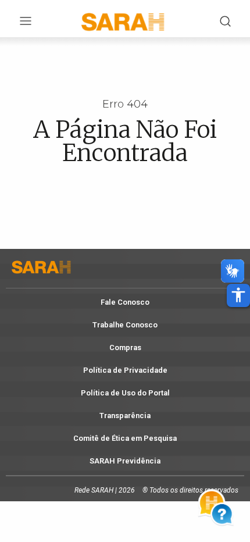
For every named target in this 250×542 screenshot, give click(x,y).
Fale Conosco (125, 302)
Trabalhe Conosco (125, 324)
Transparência (125, 415)
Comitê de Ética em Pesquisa (125, 438)
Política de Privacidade (125, 370)
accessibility (238, 295)
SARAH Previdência (125, 461)
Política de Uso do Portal (125, 392)
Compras (125, 347)
